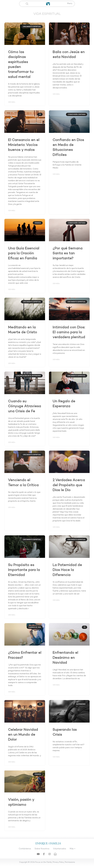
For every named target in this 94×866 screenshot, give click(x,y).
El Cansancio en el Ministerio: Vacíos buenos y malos (23, 145)
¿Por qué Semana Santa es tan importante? (67, 253)
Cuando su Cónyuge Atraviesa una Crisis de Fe (24, 406)
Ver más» (11, 102)
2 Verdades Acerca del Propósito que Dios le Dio (69, 485)
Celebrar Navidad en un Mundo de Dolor (23, 735)
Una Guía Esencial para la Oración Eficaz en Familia (23, 253)
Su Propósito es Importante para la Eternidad (24, 570)
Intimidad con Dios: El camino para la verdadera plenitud (69, 332)
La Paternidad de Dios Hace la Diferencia (67, 570)
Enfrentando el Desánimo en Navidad (65, 658)
